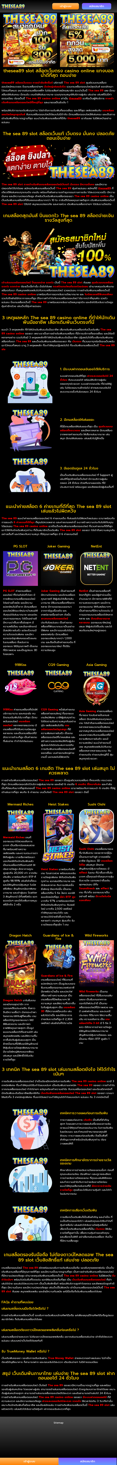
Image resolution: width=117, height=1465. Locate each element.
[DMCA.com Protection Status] (58, 1438)
